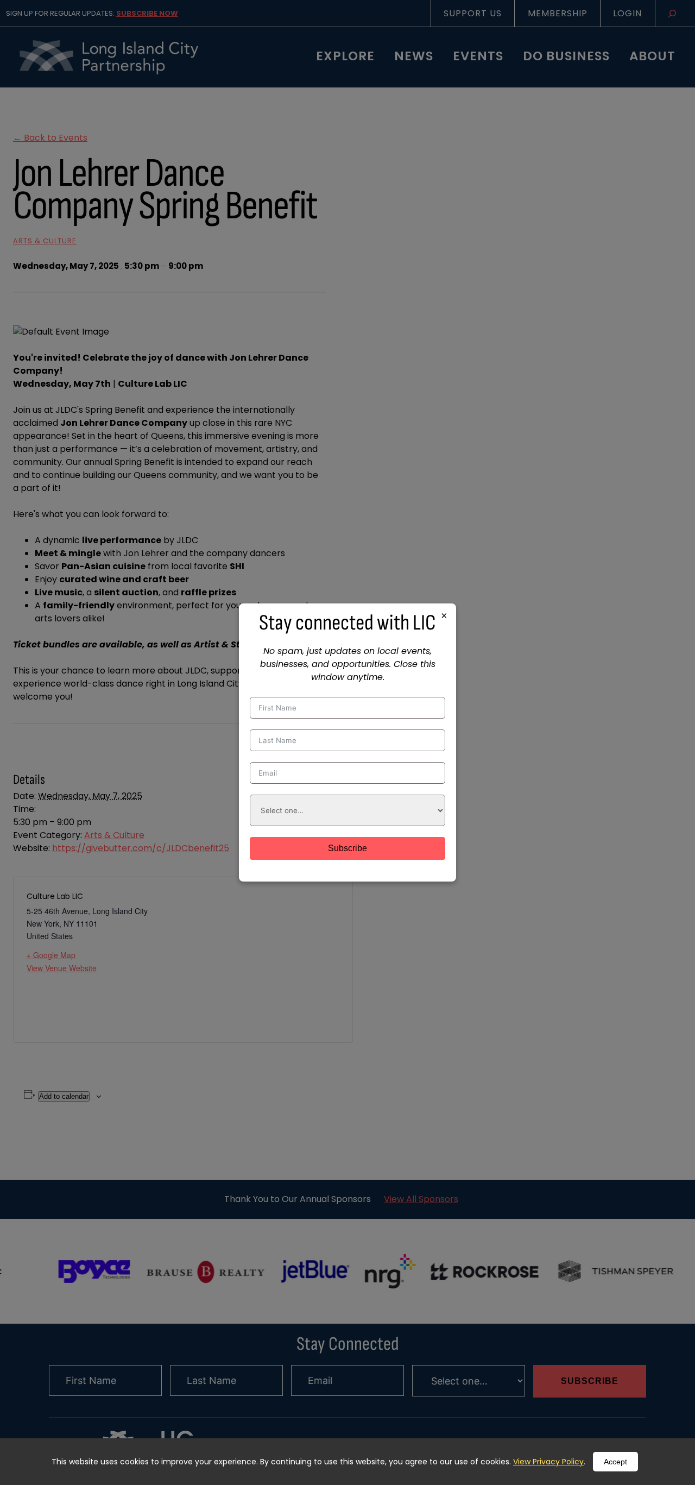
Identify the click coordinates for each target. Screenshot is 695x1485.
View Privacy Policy (548, 1461)
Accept (615, 1461)
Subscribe (347, 848)
